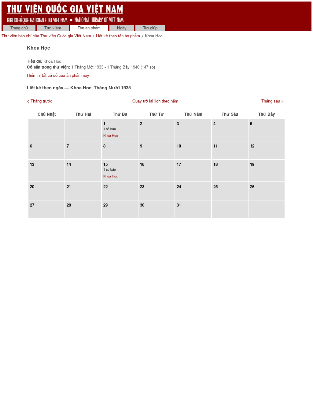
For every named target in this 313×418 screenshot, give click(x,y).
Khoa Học (110, 135)
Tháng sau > (272, 101)
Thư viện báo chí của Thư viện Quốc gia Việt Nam (46, 36)
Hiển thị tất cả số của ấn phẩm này (58, 75)
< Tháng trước (39, 101)
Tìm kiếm (52, 28)
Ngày (122, 28)
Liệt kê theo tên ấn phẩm (118, 36)
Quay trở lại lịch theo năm (155, 101)
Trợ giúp (150, 28)
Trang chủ (19, 28)
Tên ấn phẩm (89, 28)
